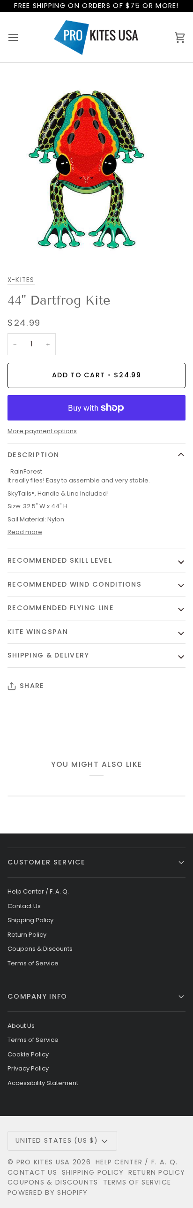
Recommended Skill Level (59, 560)
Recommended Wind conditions (74, 584)
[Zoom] (17, 243)
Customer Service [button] (46, 862)
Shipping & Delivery (48, 655)
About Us (21, 1025)
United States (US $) (56, 1140)
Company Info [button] (37, 996)
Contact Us (24, 906)
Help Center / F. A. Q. (38, 891)
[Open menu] (21, 37)
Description (33, 454)
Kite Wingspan (37, 631)
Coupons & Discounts (40, 948)
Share (32, 685)
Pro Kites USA (43, 1162)
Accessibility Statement (42, 1082)
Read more (24, 532)
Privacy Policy (28, 1068)
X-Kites (21, 279)
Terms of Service (33, 963)
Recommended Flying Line (60, 607)
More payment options (42, 431)
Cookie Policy (28, 1054)
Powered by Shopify (47, 1192)
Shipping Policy (30, 920)
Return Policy (26, 934)
